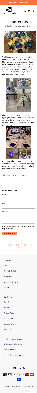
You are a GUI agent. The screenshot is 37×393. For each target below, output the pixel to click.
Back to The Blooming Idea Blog (20, 246)
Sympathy (8, 276)
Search (6, 302)
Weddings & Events (11, 282)
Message (5, 211)
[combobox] (30, 391)
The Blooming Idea (14, 386)
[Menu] (33, 11)
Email (4, 203)
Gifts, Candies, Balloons (13, 344)
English (28, 391)
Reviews (7, 288)
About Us (7, 330)
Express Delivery (10, 350)
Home (6, 265)
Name (4, 195)
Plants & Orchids (10, 271)
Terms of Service (10, 324)
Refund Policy (9, 319)
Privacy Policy (9, 313)
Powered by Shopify (27, 386)
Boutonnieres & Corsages (13, 355)
